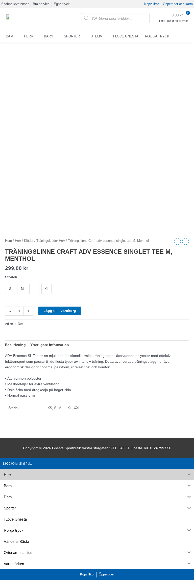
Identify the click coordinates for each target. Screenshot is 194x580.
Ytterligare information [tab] (49, 345)
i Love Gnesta (125, 36)
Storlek (11, 277)
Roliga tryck (157, 36)
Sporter (72, 36)
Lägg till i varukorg (59, 311)
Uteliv (96, 36)
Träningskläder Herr (50, 241)
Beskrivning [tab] (15, 345)
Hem (8, 241)
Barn (48, 36)
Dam (9, 36)
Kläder (28, 241)
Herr (28, 36)
